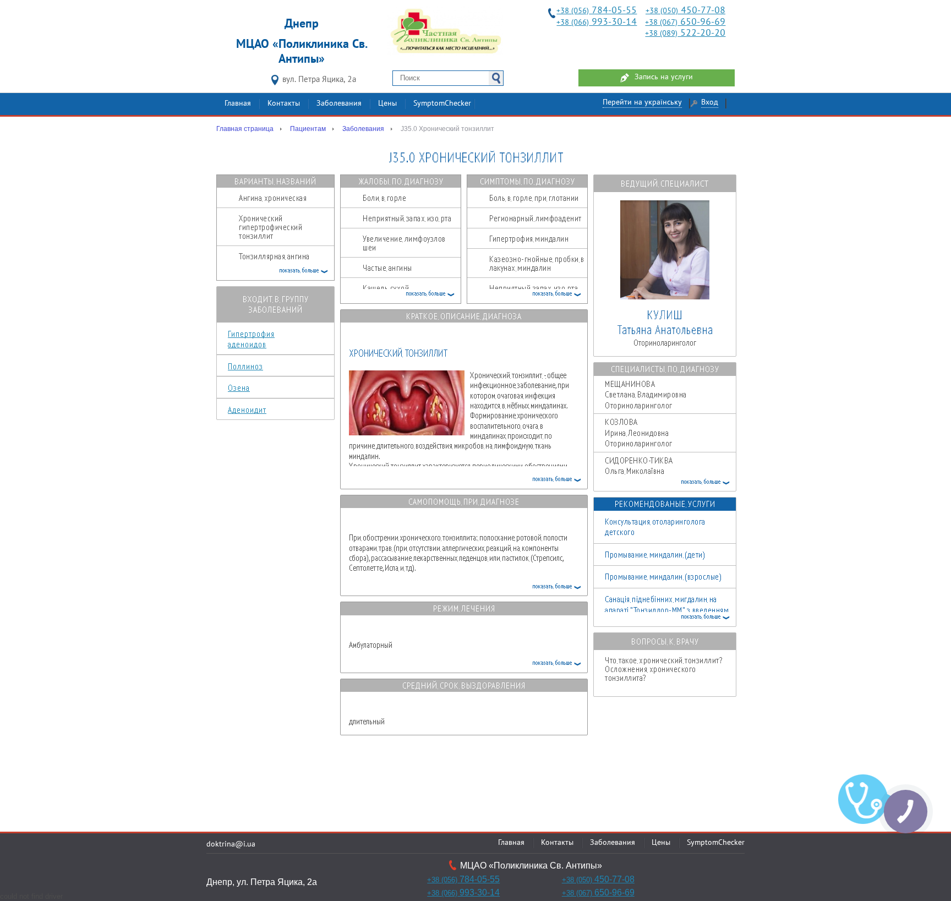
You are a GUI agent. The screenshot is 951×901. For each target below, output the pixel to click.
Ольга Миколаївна (660, 476)
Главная (238, 103)
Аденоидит (247, 409)
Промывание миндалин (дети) (655, 554)
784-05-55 (596, 11)
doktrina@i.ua (230, 844)
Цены (387, 103)
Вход (709, 102)
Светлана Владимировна (646, 394)
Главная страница (245, 129)
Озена (239, 387)
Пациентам (308, 129)
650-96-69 (685, 22)
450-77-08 (685, 11)
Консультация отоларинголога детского (655, 527)
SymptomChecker (442, 103)
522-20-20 (685, 33)
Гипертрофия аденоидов (251, 339)
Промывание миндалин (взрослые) (663, 576)
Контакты (283, 103)
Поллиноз (245, 366)
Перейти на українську (642, 102)
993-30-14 (596, 22)
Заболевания (339, 103)
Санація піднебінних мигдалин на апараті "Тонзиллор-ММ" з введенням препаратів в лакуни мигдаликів (667, 609)
